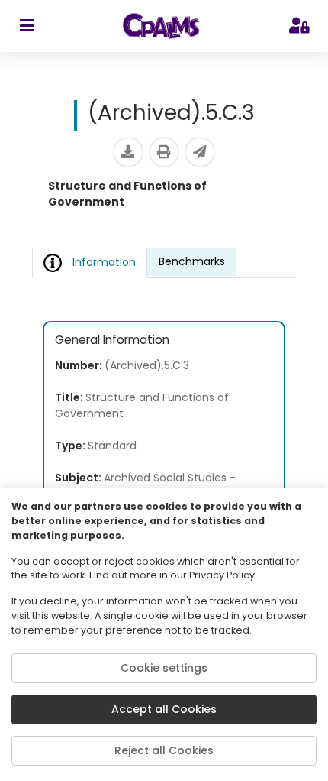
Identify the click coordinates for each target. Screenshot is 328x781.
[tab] (191, 262)
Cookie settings (164, 668)
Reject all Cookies (164, 750)
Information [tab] (104, 262)
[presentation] (191, 262)
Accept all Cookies (164, 709)
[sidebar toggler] (26, 26)
